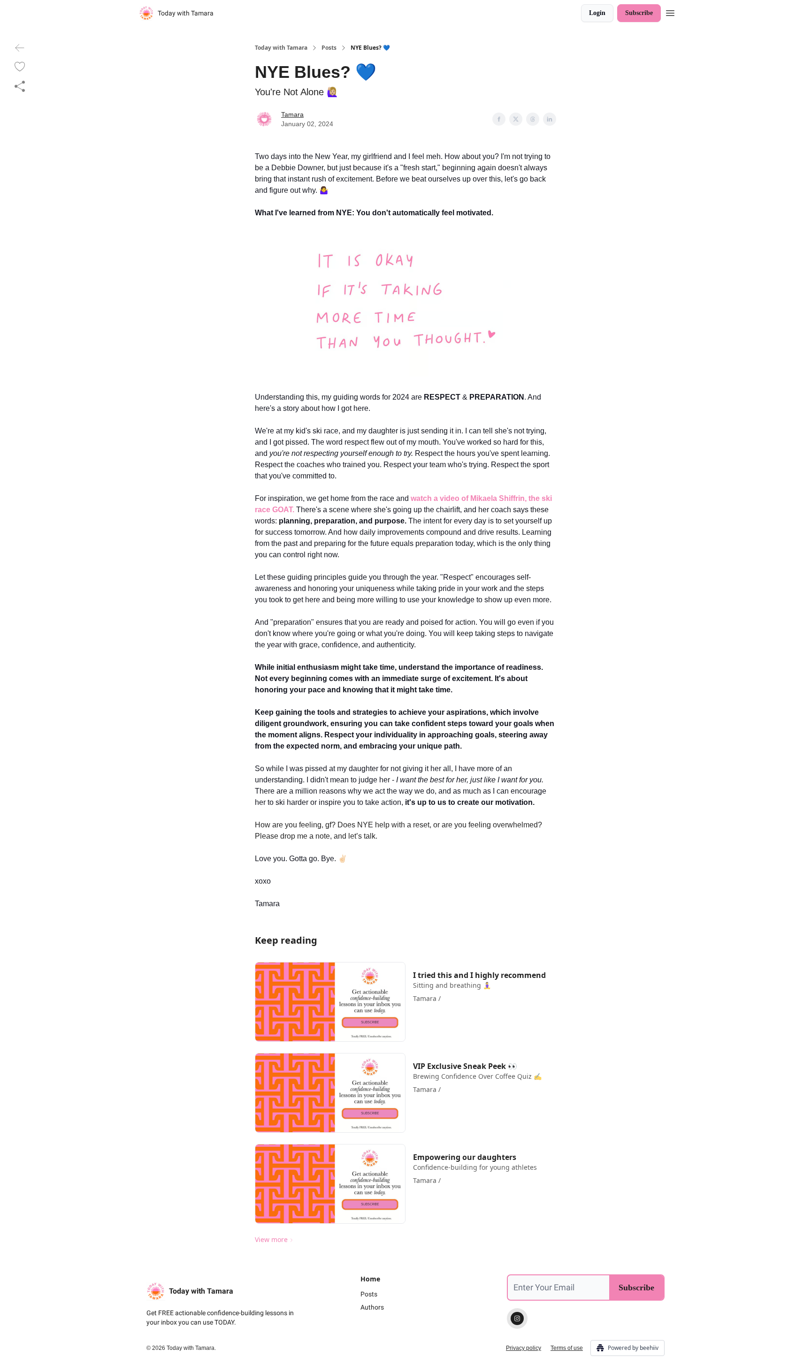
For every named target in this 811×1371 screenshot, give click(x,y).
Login (597, 12)
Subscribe (639, 12)
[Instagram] (517, 1318)
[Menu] (670, 12)
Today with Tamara (281, 48)
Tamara (292, 114)
